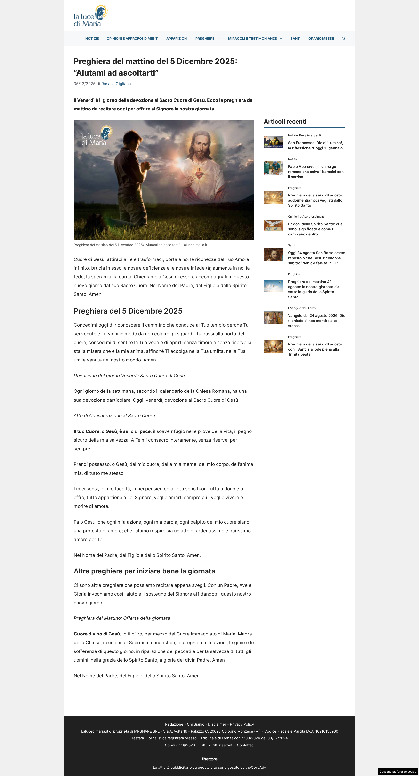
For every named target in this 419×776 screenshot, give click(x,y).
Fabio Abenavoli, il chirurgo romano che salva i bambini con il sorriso (316, 171)
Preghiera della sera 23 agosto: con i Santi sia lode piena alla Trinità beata (315, 349)
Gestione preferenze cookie (398, 771)
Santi (295, 38)
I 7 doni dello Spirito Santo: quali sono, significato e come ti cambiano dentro (316, 229)
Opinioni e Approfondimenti (133, 38)
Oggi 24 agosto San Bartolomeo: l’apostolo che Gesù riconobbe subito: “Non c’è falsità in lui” (316, 258)
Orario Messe (321, 38)
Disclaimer (217, 724)
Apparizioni (177, 38)
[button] (343, 38)
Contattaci (245, 745)
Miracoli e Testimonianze (252, 38)
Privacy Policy (242, 724)
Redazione (174, 724)
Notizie (92, 38)
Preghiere (205, 38)
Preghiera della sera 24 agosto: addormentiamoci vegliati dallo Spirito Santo (315, 200)
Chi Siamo (195, 724)
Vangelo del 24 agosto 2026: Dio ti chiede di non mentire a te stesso (316, 320)
